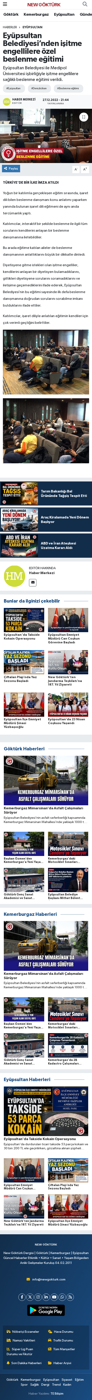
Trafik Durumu (63, 1340)
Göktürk (11, 15)
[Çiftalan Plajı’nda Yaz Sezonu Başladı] (24, 662)
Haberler (10, 27)
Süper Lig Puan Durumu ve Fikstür (20, 1352)
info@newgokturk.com (48, 1279)
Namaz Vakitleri (24, 1340)
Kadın (67, 1384)
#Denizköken (39, 88)
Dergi (45, 1384)
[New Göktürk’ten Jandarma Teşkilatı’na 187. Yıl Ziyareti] (68, 662)
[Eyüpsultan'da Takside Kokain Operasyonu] (24, 620)
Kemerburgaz (36, 15)
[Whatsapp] (62, 1297)
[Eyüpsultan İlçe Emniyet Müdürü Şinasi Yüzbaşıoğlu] (24, 704)
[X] (30, 1297)
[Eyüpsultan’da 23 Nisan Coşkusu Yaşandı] (68, 704)
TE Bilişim (56, 1393)
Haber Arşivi (62, 1363)
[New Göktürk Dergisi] (44, 4)
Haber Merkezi (41, 573)
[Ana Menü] (5, 4)
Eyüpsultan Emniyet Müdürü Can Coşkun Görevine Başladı (64, 638)
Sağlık (34, 1384)
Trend (56, 1384)
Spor (24, 1384)
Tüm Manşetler (64, 1349)
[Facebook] (22, 1297)
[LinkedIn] (46, 1297)
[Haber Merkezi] (14, 576)
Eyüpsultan (64, 15)
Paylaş (13, 168)
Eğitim (79, 1379)
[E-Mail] (32, 582)
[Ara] (85, 4)
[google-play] (46, 1311)
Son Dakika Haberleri (26, 1363)
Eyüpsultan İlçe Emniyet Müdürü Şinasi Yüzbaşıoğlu (22, 723)
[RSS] (70, 1297)
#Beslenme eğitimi (68, 88)
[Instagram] (38, 1297)
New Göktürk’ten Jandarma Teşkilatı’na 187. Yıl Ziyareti (65, 681)
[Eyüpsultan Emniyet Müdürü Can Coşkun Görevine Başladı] (68, 620)
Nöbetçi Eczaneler (25, 1331)
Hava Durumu (63, 1331)
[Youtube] (54, 1297)
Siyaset (67, 1379)
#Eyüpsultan (13, 88)
